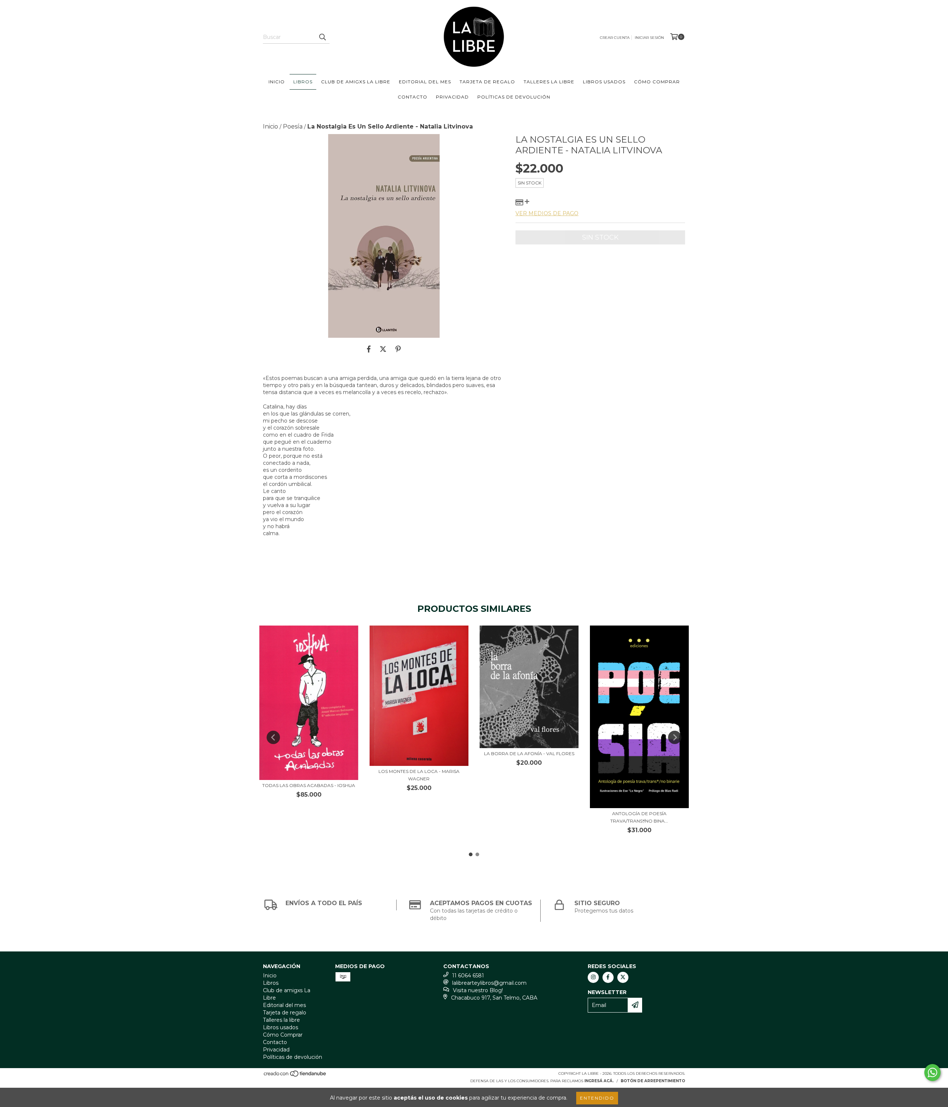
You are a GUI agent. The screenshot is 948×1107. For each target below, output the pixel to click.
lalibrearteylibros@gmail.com (489, 983)
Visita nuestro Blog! (478, 990)
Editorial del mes (425, 81)
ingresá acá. (599, 1080)
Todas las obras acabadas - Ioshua (308, 785)
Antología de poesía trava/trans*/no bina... (639, 817)
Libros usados (604, 81)
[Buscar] (322, 37)
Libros (303, 81)
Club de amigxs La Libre (355, 81)
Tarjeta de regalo (487, 81)
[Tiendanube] (295, 1075)
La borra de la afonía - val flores (529, 753)
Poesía (293, 126)
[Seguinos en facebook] (608, 977)
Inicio (276, 81)
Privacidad (452, 97)
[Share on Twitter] (383, 349)
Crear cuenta (615, 37)
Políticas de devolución (513, 97)
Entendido (597, 1098)
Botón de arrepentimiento (653, 1080)
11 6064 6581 (468, 975)
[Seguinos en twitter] (622, 977)
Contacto (412, 97)
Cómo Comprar (657, 81)
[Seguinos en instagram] (593, 977)
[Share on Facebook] (369, 349)
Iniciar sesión (649, 37)
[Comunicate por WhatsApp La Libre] (932, 1072)
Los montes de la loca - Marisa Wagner (419, 774)
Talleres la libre (549, 81)
